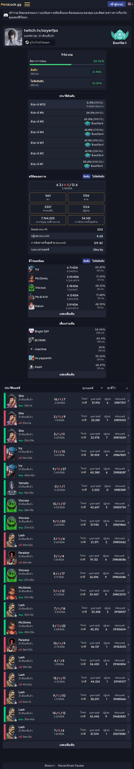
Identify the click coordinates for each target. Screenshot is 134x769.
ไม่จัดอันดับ (98, 176)
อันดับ (86, 176)
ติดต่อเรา (50, 765)
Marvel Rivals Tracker (71, 765)
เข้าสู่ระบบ (116, 4)
